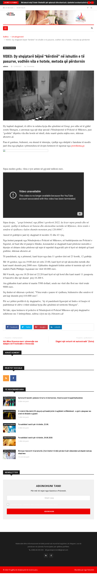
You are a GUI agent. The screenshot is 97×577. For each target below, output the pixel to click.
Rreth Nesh (21, 8)
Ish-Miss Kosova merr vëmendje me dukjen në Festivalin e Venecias (20, 342)
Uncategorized (17, 36)
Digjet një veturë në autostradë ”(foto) (75, 341)
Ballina (5, 36)
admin (5, 66)
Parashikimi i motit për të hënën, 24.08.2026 (35, 437)
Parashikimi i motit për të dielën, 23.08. (33, 424)
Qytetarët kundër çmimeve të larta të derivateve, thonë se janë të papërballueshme (50, 398)
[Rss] (91, 7)
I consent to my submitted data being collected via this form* (34, 505)
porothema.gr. (78, 145)
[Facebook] (88, 7)
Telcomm (90, 570)
